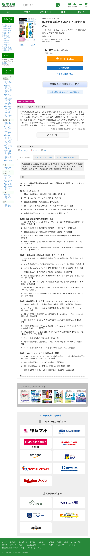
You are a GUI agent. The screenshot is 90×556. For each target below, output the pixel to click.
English (40, 548)
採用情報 (13, 542)
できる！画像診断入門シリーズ (8, 147)
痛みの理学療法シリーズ (8, 188)
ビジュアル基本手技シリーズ (8, 128)
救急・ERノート (8, 161)
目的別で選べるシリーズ (8, 91)
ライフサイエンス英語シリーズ (8, 115)
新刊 (9, 12)
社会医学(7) (7, 30)
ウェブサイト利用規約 (46, 545)
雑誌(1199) (7, 44)
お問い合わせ (31, 548)
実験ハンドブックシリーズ (8, 96)
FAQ (22, 548)
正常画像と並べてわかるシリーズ (8, 137)
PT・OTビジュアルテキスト (8, 177)
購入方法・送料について (43, 157)
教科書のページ (7, 63)
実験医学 (27, 12)
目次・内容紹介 (25, 157)
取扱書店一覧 (23, 542)
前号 (22, 45)
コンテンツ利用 (76, 542)
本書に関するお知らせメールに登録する (64, 92)
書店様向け (42, 542)
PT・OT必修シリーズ (8, 184)
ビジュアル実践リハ (8, 181)
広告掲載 (51, 542)
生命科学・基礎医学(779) (8, 25)
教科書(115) (7, 47)
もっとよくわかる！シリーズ (8, 103)
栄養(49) (6, 40)
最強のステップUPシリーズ (8, 82)
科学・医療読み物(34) (8, 49)
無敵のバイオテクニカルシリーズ (8, 87)
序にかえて (24, 150)
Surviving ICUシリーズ (8, 123)
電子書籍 (33, 542)
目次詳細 (36, 150)
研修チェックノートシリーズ (8, 132)
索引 (45, 150)
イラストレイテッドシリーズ (8, 108)
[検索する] (57, 5)
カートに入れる (67, 58)
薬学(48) (6, 42)
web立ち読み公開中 (25, 101)
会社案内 (4, 542)
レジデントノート (45, 12)
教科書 (63, 12)
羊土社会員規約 (31, 545)
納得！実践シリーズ (8, 168)
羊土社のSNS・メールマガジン (66, 545)
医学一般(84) (7, 33)
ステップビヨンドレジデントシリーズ (8, 142)
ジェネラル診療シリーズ (8, 157)
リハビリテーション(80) (8, 37)
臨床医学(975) (8, 28)
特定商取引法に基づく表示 (10, 548)
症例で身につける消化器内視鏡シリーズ (8, 152)
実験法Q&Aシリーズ (8, 99)
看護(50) (6, 35)
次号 (32, 45)
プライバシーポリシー (17, 545)
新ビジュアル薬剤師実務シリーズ (8, 205)
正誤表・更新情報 (62, 542)
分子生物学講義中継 (8, 111)
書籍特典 (81, 12)
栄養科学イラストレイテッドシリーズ (8, 196)
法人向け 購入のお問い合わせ (66, 157)
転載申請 (4, 545)
